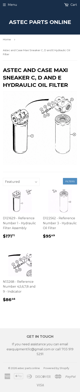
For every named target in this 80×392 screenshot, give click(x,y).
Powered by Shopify (56, 368)
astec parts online (40, 22)
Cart (73, 5)
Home (7, 39)
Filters (70, 181)
